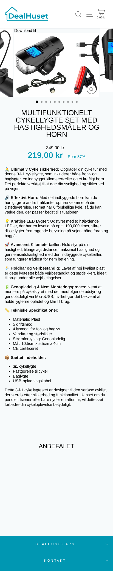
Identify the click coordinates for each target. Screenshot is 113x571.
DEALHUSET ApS (55, 544)
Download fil (25, 30)
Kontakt (55, 560)
